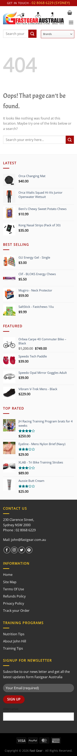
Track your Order (16, 610)
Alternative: (11, 709)
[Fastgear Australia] (33, 17)
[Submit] (32, 34)
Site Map (9, 582)
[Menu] (71, 22)
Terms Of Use (13, 589)
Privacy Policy (13, 603)
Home (8, 574)
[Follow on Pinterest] (29, 550)
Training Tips (13, 648)
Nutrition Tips (13, 634)
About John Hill (14, 641)
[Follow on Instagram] (14, 550)
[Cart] (69, 12)
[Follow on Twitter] (21, 550)
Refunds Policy (14, 596)
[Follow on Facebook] (6, 550)
